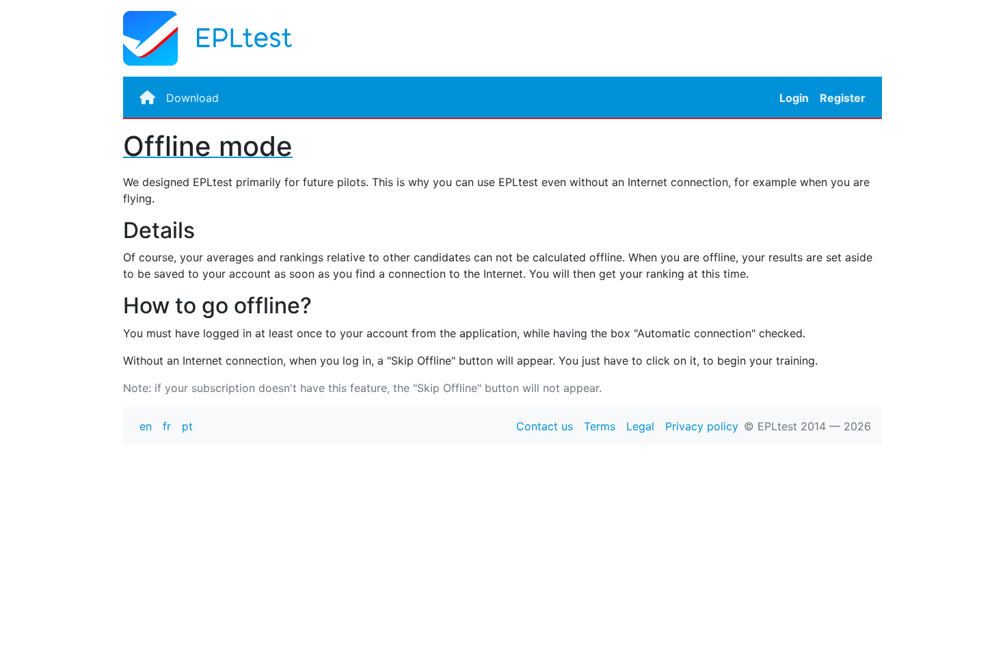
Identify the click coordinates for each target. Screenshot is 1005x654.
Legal (640, 426)
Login (794, 98)
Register (843, 98)
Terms (599, 426)
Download (192, 98)
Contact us (544, 426)
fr (167, 426)
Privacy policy (701, 426)
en (145, 426)
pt (187, 426)
